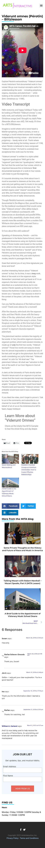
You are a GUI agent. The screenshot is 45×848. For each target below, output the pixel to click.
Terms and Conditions (29, 838)
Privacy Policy (12, 838)
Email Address (9, 766)
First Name (8, 776)
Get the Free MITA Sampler (22, 433)
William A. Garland (9, 726)
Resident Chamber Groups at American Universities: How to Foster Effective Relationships (28, 469)
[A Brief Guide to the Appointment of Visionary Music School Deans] (10, 482)
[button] (41, 6)
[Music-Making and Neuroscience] (10, 459)
